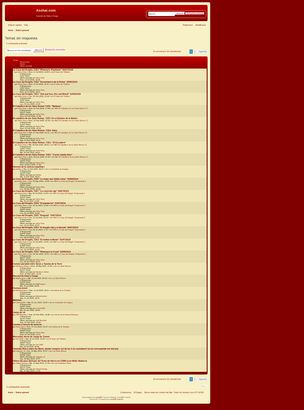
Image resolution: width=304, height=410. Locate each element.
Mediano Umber (22, 266)
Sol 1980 (19, 339)
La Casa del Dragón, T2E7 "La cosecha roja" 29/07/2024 (41, 191)
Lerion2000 (20, 302)
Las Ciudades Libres (62, 363)
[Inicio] (21, 11)
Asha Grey (22, 72)
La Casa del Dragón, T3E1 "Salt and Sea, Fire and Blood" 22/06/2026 (47, 94)
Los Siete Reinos (64, 266)
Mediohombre (21, 290)
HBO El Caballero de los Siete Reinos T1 (71, 108)
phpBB (99, 397)
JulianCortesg (21, 363)
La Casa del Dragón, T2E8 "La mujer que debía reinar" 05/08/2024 (45, 179)
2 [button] (194, 51)
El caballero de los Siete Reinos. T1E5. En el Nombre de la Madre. (45, 118)
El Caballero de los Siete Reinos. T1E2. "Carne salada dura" (42, 154)
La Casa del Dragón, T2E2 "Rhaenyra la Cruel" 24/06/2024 (42, 252)
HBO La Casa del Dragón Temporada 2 (70, 181)
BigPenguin (21, 278)
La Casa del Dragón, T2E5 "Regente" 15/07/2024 (37, 215)
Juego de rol (19, 312)
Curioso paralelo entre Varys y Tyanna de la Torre (37, 264)
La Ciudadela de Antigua (58, 169)
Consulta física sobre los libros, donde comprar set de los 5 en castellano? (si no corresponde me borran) (65, 349)
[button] (202, 51)
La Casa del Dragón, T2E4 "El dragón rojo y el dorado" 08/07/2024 (45, 227)
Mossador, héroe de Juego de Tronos (31, 336)
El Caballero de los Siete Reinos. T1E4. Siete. (35, 130)
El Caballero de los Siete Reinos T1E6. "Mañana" (37, 106)
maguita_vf (20, 351)
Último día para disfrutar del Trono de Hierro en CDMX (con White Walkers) (50, 361)
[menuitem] (25, 25)
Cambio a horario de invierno (27, 324)
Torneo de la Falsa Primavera (66, 315)
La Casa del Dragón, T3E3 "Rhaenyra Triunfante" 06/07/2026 (43, 70)
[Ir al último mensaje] (45, 78)
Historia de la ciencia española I (29, 167)
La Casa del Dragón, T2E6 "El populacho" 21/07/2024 (39, 203)
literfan (18, 169)
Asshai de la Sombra (62, 290)
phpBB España (117, 399)
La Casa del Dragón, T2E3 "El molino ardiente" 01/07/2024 (42, 239)
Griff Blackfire (21, 315)
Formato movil (20, 288)
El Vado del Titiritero (62, 72)
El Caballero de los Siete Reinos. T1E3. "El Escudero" (39, 142)
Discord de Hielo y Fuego (25, 276)
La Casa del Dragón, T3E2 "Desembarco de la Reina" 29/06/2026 (45, 82)
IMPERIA (17, 300)
